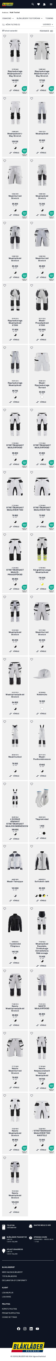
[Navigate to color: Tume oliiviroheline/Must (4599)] (40, 895)
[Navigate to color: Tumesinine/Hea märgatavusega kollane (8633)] (44, 895)
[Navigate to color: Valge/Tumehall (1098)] (15, 85)
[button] (5, 36)
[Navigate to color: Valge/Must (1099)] (15, 459)
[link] (15, 64)
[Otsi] (33, 4)
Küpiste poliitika (9, 1309)
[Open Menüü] (51, 4)
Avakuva (5, 12)
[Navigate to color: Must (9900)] (44, 833)
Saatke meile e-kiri (42, 1225)
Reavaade (44, 31)
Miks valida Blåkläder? (12, 1272)
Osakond (6, 18)
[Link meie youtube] (37, 1329)
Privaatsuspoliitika (11, 1313)
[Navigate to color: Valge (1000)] (42, 397)
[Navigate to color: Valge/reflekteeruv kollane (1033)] (42, 584)
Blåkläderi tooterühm (28, 18)
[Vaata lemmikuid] (38, 4)
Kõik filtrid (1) (13, 25)
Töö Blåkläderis (9, 1276)
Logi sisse (6, 1297)
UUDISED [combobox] (47, 24)
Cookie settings (9, 1317)
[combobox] (47, 25)
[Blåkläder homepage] (7, 4)
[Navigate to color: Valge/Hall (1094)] (15, 895)
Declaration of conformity (14, 1280)
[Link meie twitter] (25, 1329)
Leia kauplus (7, 1293)
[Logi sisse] (44, 4)
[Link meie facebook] (18, 1329)
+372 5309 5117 (11, 1227)
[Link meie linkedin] (31, 1329)
